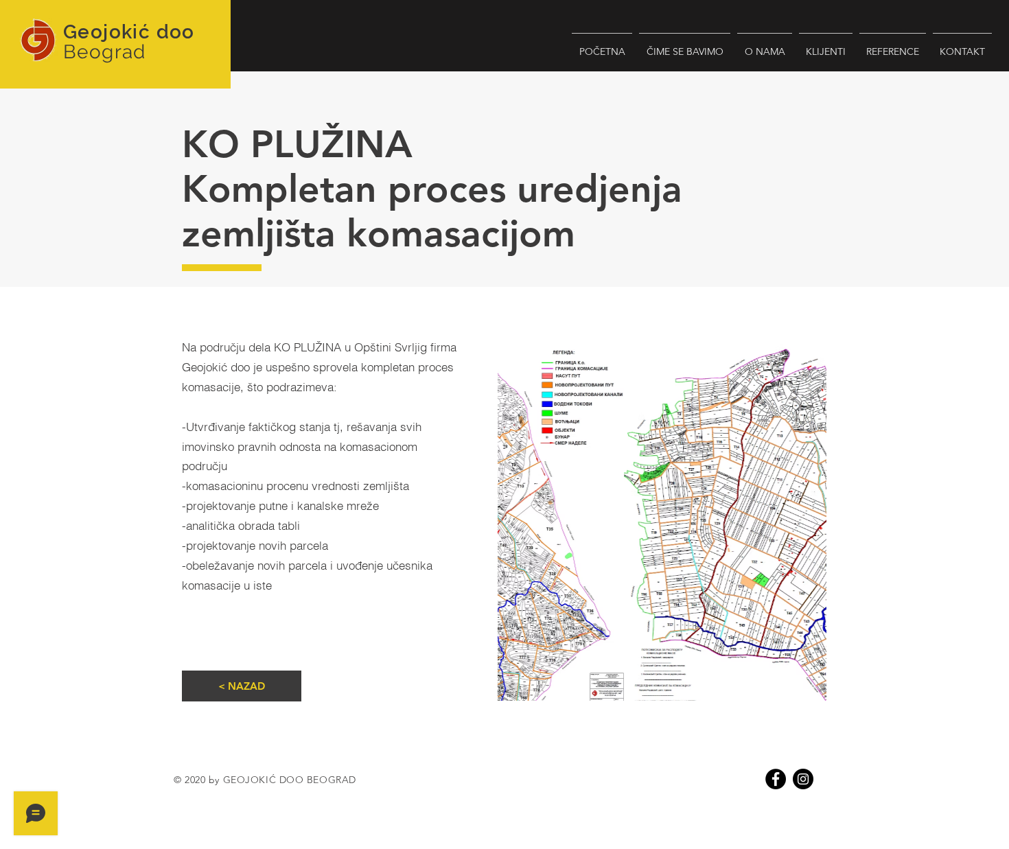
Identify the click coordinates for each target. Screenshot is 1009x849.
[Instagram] (803, 779)
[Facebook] (775, 779)
